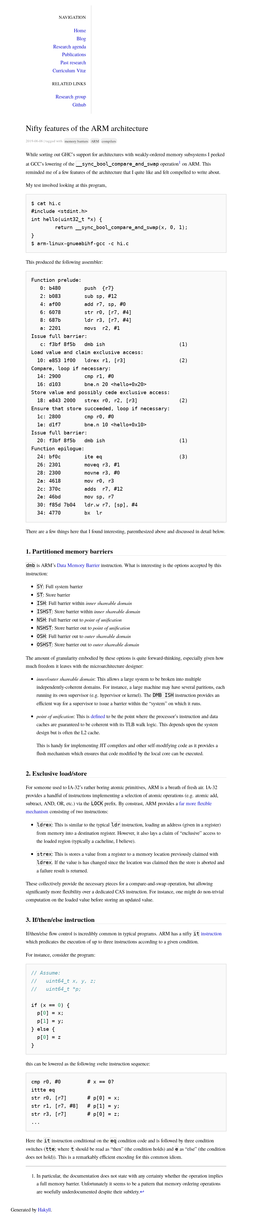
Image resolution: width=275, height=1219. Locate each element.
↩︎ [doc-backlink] (142, 1191)
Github (79, 104)
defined (98, 716)
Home (80, 30)
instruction (211, 933)
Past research (73, 62)
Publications (74, 54)
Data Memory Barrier (78, 565)
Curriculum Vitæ (69, 70)
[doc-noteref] (180, 163)
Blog (81, 38)
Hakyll (44, 1209)
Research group (71, 96)
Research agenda (69, 46)
